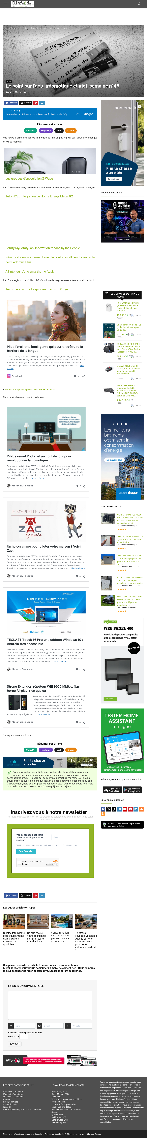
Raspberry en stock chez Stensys (66, 1109)
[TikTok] (114, 809)
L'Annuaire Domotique (13, 1094)
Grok (59, 130)
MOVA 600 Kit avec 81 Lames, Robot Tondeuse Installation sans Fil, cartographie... (128, 370)
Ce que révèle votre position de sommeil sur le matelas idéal (36, 937)
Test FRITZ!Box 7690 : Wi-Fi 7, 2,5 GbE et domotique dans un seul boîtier (130, 540)
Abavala (6, 1099)
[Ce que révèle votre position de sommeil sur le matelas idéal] (38, 916)
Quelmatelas (57, 1115)
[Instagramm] (119, 809)
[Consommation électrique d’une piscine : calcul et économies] (62, 916)
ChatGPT (30, 130)
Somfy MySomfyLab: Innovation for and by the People (42, 248)
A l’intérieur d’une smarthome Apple (30, 271)
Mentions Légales (74, 1134)
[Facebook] (103, 809)
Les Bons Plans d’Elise (61, 1107)
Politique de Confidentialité (55, 1134)
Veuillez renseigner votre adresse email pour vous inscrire (29, 837)
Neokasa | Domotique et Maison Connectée (22, 1109)
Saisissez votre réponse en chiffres (25, 1032)
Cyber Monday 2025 (60, 1094)
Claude (70, 130)
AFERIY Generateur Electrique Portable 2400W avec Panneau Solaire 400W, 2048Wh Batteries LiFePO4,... (127, 390)
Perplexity (46, 130)
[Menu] (6, 4)
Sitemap (90, 1134)
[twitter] (108, 809)
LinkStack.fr (57, 1097)
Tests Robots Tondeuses (126, 607)
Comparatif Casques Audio (64, 1104)
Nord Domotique (10, 1102)
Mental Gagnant (59, 1122)
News (16, 28)
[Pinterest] (130, 809)
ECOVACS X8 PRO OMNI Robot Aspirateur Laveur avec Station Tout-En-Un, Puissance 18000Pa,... (128, 348)
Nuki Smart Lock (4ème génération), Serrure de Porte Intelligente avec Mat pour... (128, 307)
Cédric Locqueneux (26, 1134)
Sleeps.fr (55, 1112)
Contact (98, 1134)
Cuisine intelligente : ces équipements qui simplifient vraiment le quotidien (14, 939)
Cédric (8, 92)
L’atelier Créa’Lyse (60, 1120)
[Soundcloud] (141, 809)
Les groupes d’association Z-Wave (29, 178)
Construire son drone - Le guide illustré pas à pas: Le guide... (129, 327)
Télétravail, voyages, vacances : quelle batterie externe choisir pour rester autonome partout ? (86, 942)
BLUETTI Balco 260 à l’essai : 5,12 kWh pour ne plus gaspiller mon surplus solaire (130, 580)
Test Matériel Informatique (127, 526)
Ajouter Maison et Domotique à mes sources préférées (124, 825)
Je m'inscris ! (26, 851)
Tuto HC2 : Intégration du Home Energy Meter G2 (39, 196)
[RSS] (103, 814)
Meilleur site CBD (59, 1117)
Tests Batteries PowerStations (128, 567)
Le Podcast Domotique (13, 1097)
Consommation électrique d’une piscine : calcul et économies (60, 937)
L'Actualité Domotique (13, 1091)
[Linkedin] (136, 809)
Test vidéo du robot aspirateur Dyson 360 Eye (36, 289)
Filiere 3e (7, 1107)
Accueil (8, 28)
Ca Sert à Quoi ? (10, 1104)
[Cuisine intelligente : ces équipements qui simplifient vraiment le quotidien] (14, 916)
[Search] (139, 4)
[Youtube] (125, 809)
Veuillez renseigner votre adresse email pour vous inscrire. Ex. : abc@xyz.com (46, 845)
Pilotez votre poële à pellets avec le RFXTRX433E (30, 389)
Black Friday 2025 (59, 1091)
